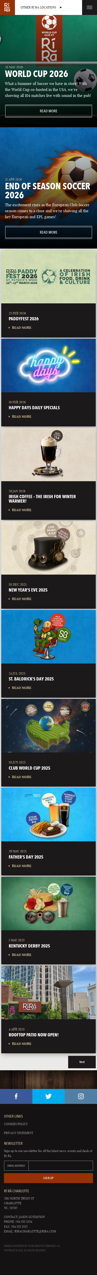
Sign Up (48, 1178)
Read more (31, 111)
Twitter (48, 1096)
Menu (89, 7)
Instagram (81, 1096)
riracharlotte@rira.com (35, 1231)
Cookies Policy (16, 1124)
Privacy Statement (18, 1133)
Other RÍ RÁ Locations (38, 7)
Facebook (16, 1096)
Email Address (16, 1165)
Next (82, 1062)
